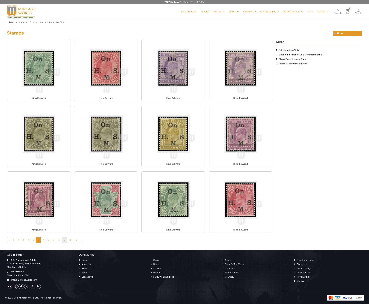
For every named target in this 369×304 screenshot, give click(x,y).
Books (205, 11)
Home (14, 22)
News (84, 268)
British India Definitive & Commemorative (300, 54)
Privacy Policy (304, 268)
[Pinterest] (32, 286)
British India (37, 22)
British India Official (289, 50)
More (320, 11)
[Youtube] (9, 286)
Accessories (268, 11)
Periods (24, 22)
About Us (86, 264)
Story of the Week (234, 264)
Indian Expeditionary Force (293, 63)
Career (228, 260)
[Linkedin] (38, 286)
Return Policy (303, 277)
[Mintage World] (21, 11)
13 (70, 240)
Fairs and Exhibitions (163, 277)
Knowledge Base (305, 260)
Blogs (84, 272)
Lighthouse (188, 11)
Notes (217, 11)
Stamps (248, 11)
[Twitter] (26, 286)
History (156, 272)
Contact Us (87, 277)
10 (59, 240)
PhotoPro (230, 268)
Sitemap (301, 281)
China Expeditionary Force (292, 59)
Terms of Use (303, 272)
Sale (310, 11)
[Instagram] (15, 286)
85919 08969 (17, 271)
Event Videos (231, 272)
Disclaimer (302, 264)
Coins (232, 11)
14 (76, 240)
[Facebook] (20, 286)
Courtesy (229, 277)
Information (291, 11)
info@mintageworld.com (24, 280)
